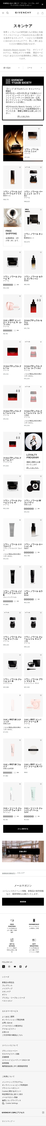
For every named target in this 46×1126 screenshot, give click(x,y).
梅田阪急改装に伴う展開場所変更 (15, 1066)
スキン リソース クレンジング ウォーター (12, 809)
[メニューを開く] (3, 13)
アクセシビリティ (9, 1029)
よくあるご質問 (8, 1017)
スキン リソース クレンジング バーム (33, 809)
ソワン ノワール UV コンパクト (32, 501)
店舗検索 (5, 1057)
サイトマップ (7, 1121)
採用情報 (5, 1063)
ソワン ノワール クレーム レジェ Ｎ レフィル (33, 639)
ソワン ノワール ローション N (33, 545)
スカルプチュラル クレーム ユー (12, 459)
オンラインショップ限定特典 (13, 1020)
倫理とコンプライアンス (11, 1100)
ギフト (4, 995)
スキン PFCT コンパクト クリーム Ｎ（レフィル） (12, 322)
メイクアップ (7, 988)
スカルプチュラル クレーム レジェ (12, 412)
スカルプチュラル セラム (33, 321)
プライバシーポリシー (10, 1088)
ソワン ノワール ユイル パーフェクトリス (12, 192)
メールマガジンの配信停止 (12, 1026)
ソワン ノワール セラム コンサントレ (33, 277)
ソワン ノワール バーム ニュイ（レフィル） (33, 193)
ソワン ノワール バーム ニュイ (31, 150)
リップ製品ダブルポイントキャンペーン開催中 (21, 4)
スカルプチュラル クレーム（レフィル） (33, 367)
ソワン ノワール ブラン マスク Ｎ (33, 680)
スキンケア (6, 992)
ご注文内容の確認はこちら (12, 1035)
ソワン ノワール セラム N (33, 592)
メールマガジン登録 (10, 1097)
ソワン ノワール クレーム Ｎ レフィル (12, 638)
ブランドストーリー (10, 1051)
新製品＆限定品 (8, 982)
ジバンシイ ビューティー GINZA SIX (16, 1060)
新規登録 (23, 902)
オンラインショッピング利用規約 (15, 1085)
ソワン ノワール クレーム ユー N (12, 680)
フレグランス (7, 985)
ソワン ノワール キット (33, 235)
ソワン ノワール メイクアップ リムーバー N (12, 593)
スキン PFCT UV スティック (12, 720)
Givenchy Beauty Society (14, 50)
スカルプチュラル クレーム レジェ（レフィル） (33, 413)
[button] (38, 13)
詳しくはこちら (24, 116)
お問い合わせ (7, 1023)
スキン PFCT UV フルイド (12, 765)
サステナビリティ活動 (10, 1054)
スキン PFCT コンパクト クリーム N (32, 720)
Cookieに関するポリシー (11, 1091)
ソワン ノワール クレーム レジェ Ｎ (12, 501)
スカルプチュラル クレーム (12, 367)
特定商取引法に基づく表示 (12, 1094)
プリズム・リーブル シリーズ (13, 998)
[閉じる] (42, 4)
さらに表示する (23, 829)
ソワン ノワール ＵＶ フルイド (12, 545)
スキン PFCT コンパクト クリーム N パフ (33, 765)
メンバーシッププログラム (12, 1082)
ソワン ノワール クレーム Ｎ (12, 277)
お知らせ (5, 1032)
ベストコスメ (7, 1001)
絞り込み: (7, 68)
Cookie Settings (12, 1103)
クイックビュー (32, 154)
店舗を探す (26, 852)
